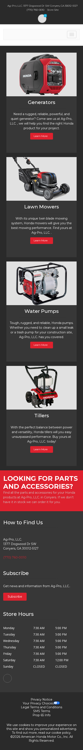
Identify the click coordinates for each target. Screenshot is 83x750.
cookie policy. (61, 733)
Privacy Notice (41, 699)
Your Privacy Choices (38, 703)
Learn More (40, 136)
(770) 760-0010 (14, 557)
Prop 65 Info (42, 715)
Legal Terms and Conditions (41, 707)
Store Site (53, 9)
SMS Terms (41, 711)
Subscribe (15, 597)
